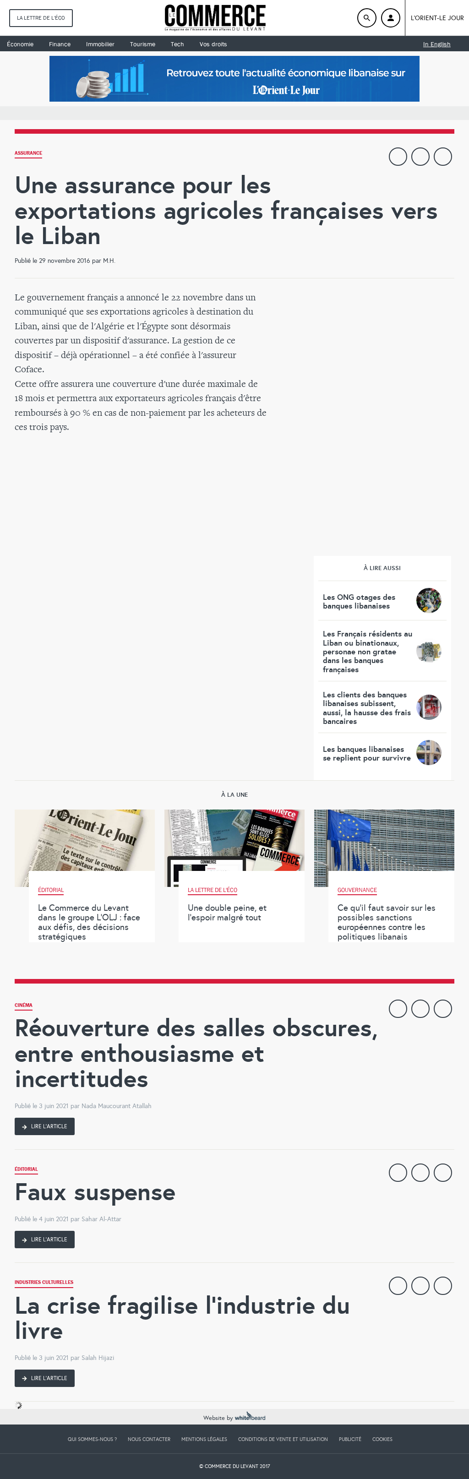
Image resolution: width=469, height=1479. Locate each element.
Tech (177, 44)
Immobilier (100, 44)
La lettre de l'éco (41, 18)
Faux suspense (95, 1191)
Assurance (28, 154)
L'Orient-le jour (437, 18)
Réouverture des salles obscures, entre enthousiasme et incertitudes (196, 1053)
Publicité (350, 1439)
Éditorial (26, 1170)
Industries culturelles (44, 1283)
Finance (60, 44)
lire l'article (48, 1126)
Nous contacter (149, 1439)
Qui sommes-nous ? (92, 1439)
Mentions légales (204, 1439)
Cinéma (24, 1006)
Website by (219, 1418)
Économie (20, 44)
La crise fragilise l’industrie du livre (182, 1318)
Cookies (382, 1439)
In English (437, 44)
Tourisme (142, 44)
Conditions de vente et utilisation (283, 1439)
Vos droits (213, 44)
